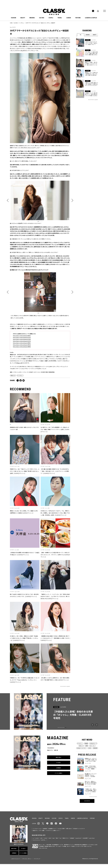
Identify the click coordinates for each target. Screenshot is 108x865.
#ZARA (89, 748)
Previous (92, 724)
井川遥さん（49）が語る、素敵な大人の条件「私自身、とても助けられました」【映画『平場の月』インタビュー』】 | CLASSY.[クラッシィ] (24, 638)
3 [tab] (42, 221)
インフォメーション (37, 828)
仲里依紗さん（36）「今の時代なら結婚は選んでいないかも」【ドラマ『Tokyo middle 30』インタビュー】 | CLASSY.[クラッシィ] (24, 680)
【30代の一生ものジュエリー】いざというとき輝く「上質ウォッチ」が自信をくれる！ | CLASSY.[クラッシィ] (91, 43)
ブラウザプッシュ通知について (52, 830)
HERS (50, 838)
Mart (54, 838)
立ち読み (58, 762)
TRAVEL (60, 17)
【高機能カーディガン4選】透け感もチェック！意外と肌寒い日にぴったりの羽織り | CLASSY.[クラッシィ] (91, 94)
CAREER (68, 17)
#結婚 (86, 745)
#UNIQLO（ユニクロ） (81, 748)
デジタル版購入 (59, 773)
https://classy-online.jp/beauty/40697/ (22, 335)
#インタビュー (20, 375)
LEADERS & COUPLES (91, 17)
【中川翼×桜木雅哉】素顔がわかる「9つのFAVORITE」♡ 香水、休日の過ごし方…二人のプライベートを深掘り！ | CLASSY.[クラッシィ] (55, 471)
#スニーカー (92, 745)
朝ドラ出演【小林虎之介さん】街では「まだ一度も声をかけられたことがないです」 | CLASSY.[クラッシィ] (24, 595)
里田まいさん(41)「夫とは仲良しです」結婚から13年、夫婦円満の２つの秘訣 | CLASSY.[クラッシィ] (24, 512)
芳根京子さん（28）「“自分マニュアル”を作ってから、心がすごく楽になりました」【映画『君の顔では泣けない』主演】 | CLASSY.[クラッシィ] (24, 471)
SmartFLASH (78, 838)
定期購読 (58, 768)
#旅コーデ (81, 745)
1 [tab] (38, 221)
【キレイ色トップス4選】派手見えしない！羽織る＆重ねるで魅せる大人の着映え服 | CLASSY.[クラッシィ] (91, 53)
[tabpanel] (40, 200)
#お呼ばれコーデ (93, 743)
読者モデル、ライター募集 (38, 830)
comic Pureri (92, 838)
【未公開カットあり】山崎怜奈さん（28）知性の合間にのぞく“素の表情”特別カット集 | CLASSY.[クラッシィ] (55, 679)
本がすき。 (43, 840)
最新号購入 (58, 757)
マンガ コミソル (36, 840)
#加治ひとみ (13, 375)
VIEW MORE (87, 801)
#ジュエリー (79, 743)
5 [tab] (65, 727)
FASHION (13, 17)
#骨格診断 (95, 748)
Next (96, 724)
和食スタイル (65, 838)
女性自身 (72, 838)
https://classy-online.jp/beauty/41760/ (22, 339)
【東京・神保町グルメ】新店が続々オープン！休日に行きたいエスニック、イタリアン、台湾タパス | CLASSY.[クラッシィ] (55, 555)
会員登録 (45, 828)
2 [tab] (40, 221)
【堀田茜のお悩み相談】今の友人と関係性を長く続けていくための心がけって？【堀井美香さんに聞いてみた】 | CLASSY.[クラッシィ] (55, 638)
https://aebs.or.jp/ (43, 848)
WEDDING (32, 17)
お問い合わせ (69, 828)
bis (60, 838)
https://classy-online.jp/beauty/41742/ (22, 337)
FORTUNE (78, 17)
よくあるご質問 (61, 828)
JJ (33, 838)
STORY (45, 838)
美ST (57, 838)
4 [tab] (63, 727)
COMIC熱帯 (85, 838)
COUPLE (51, 17)
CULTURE (41, 17)
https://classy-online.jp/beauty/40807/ (22, 343)
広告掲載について (52, 828)
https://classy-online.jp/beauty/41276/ (22, 341)
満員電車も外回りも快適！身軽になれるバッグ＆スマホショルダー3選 (24, 428)
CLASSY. (37, 838)
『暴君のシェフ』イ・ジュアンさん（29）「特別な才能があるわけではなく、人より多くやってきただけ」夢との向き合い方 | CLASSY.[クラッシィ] (55, 596)
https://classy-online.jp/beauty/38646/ (22, 346)
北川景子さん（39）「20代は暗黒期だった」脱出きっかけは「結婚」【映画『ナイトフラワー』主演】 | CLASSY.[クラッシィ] (55, 429)
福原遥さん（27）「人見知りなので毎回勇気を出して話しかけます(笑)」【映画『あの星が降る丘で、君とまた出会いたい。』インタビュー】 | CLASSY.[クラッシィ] (91, 74)
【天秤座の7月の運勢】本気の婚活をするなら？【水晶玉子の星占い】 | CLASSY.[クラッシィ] (24, 554)
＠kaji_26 (19, 363)
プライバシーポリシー (27, 858)
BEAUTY (22, 17)
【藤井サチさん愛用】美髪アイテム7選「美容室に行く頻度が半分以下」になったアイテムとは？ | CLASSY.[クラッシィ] (91, 84)
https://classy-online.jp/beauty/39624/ (22, 345)
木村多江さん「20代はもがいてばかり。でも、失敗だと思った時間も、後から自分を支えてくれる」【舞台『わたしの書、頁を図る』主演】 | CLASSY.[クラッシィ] (55, 513)
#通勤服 (86, 743)
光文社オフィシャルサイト (79, 828)
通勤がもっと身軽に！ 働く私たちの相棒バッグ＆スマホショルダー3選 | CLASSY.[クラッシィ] (91, 64)
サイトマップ (37, 858)
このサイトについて (15, 858)
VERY (41, 838)
